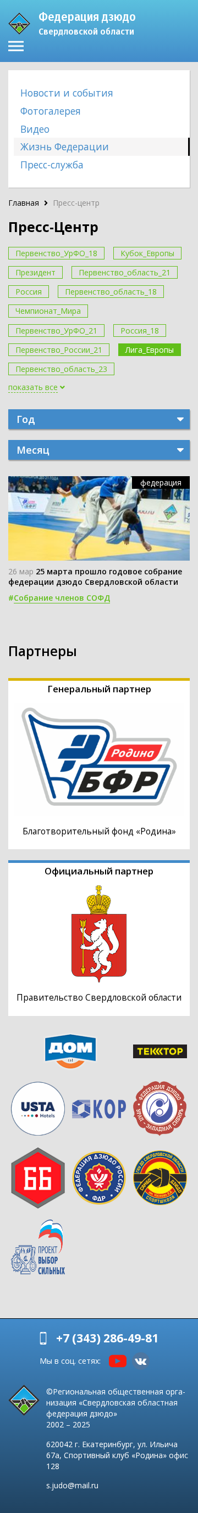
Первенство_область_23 (61, 369)
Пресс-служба (52, 164)
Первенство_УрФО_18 (56, 253)
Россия (28, 291)
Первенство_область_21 (124, 272)
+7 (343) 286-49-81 (107, 1338)
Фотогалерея (50, 110)
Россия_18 (139, 330)
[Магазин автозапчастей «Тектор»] (160, 1051)
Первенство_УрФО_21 (56, 330)
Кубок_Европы (147, 253)
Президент (35, 272)
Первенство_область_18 (111, 291)
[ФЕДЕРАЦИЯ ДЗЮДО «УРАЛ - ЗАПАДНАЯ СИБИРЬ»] (160, 1108)
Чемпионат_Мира (48, 311)
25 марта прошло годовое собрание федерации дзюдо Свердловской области (95, 576)
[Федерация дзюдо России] (99, 1178)
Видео (35, 129)
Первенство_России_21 (58, 350)
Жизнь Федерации (64, 146)
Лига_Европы (149, 350)
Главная (23, 202)
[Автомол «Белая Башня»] (38, 1178)
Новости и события (66, 92)
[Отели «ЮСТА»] (38, 1109)
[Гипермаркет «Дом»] (70, 1051)
